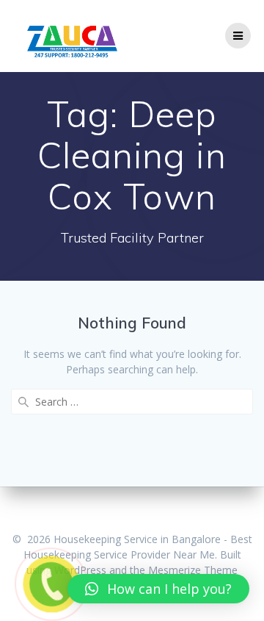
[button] (158, 588)
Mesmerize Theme (193, 570)
